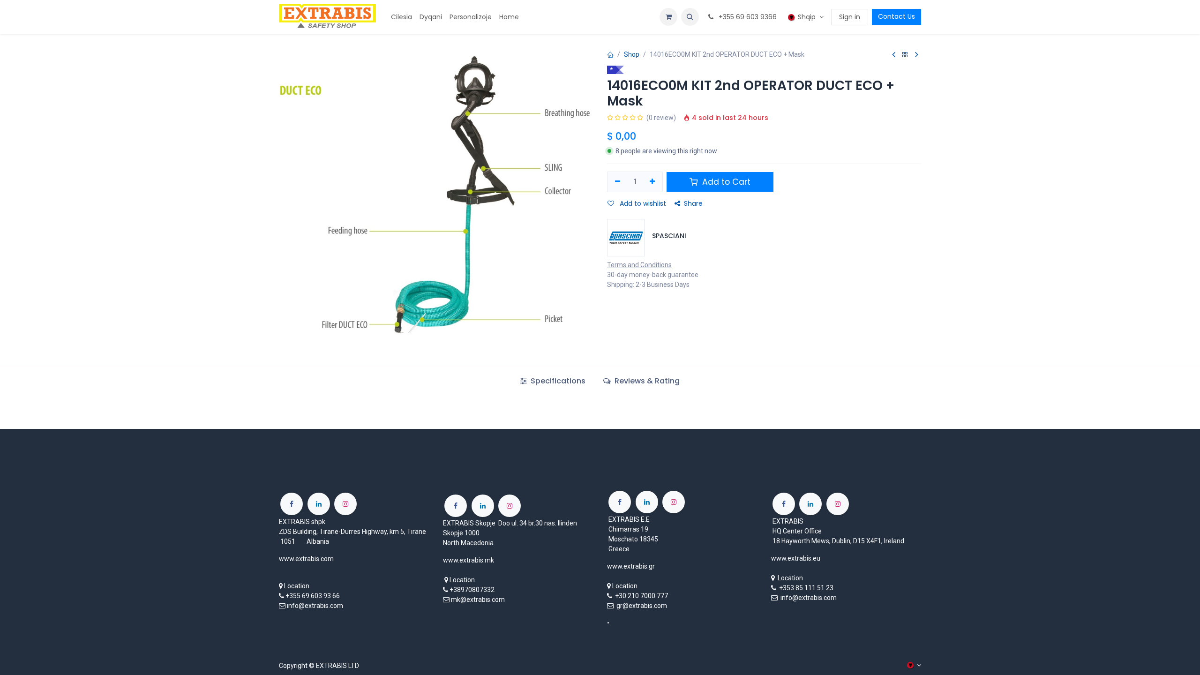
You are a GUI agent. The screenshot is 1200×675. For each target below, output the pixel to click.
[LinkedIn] (319, 504)
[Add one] (652, 181)
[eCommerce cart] (668, 17)
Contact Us (896, 16)
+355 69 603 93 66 (312, 596)
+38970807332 (472, 589)
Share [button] (693, 203)
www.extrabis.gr (631, 566)
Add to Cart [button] (725, 182)
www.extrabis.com (306, 558)
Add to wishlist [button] (642, 203)
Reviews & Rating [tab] (646, 380)
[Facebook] (291, 504)
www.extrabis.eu (795, 558)
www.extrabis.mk (468, 560)
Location (296, 586)
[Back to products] (905, 55)
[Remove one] (617, 181)
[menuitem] (401, 17)
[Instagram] (345, 504)
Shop (631, 54)
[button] (690, 17)
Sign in (849, 17)
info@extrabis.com (315, 605)
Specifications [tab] (557, 380)
